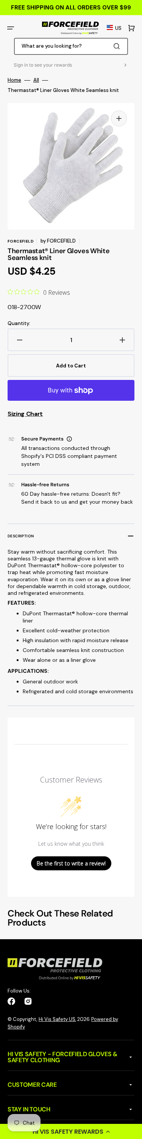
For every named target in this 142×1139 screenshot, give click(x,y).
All (36, 80)
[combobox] (71, 46)
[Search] (118, 46)
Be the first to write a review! (71, 863)
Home (14, 80)
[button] (71, 1131)
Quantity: (19, 324)
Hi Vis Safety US (57, 1019)
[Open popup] (69, 439)
